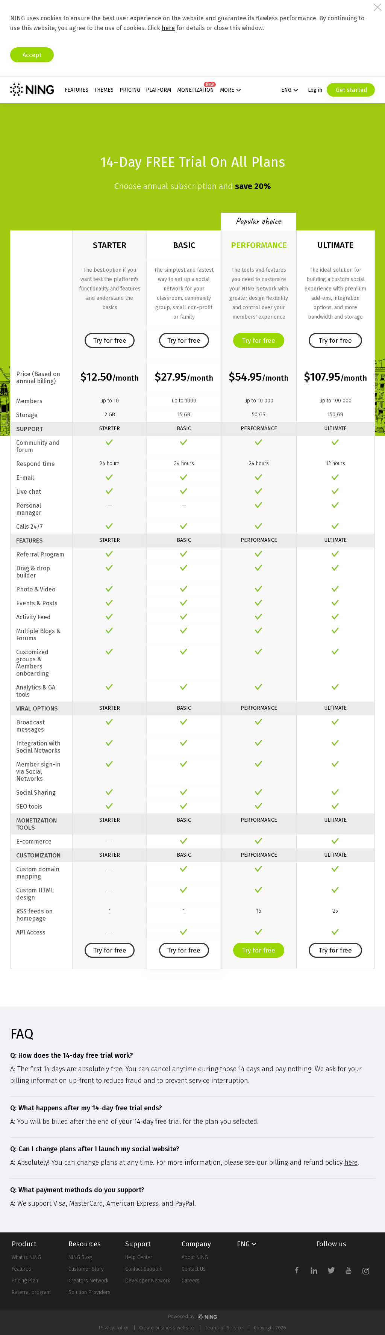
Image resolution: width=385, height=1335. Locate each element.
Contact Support (143, 1269)
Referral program (31, 1292)
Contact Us (194, 1269)
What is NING (26, 1257)
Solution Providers (89, 1292)
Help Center (138, 1257)
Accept (32, 55)
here (168, 28)
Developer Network (147, 1281)
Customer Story (86, 1269)
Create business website (166, 1327)
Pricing (130, 90)
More (227, 90)
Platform (158, 90)
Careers (191, 1281)
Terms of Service (224, 1327)
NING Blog (80, 1257)
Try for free (109, 341)
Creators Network (88, 1281)
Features (76, 90)
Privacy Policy (113, 1327)
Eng (286, 90)
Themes (104, 90)
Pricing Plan (25, 1281)
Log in (315, 90)
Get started (350, 90)
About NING (195, 1257)
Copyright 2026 (270, 1327)
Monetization (195, 90)
